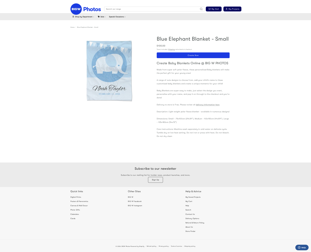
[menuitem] (83, 16)
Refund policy (151, 246)
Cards (72, 218)
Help (187, 206)
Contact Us (190, 214)
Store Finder (190, 231)
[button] (154, 9)
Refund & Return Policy (195, 223)
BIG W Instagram (135, 206)
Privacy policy (164, 246)
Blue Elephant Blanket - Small (87, 27)
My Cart (189, 201)
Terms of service (176, 246)
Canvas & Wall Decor (79, 206)
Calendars (74, 214)
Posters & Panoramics (79, 201)
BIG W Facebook (135, 201)
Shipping (171, 49)
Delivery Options (192, 218)
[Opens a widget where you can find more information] (302, 248)
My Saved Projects (193, 197)
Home (72, 27)
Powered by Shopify (137, 246)
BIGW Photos (126, 246)
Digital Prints (75, 197)
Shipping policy (189, 246)
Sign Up (155, 180)
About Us (189, 227)
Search (188, 210)
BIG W (130, 197)
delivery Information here (208, 105)
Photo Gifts (75, 210)
